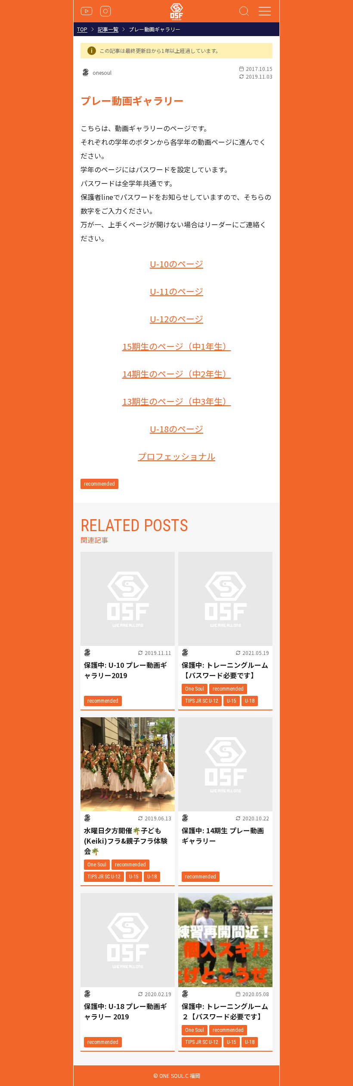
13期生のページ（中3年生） (176, 401)
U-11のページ (176, 291)
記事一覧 (108, 29)
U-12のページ (176, 318)
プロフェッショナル (176, 456)
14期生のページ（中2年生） (176, 373)
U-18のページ (176, 428)
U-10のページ (176, 263)
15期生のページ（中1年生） (176, 346)
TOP (82, 29)
